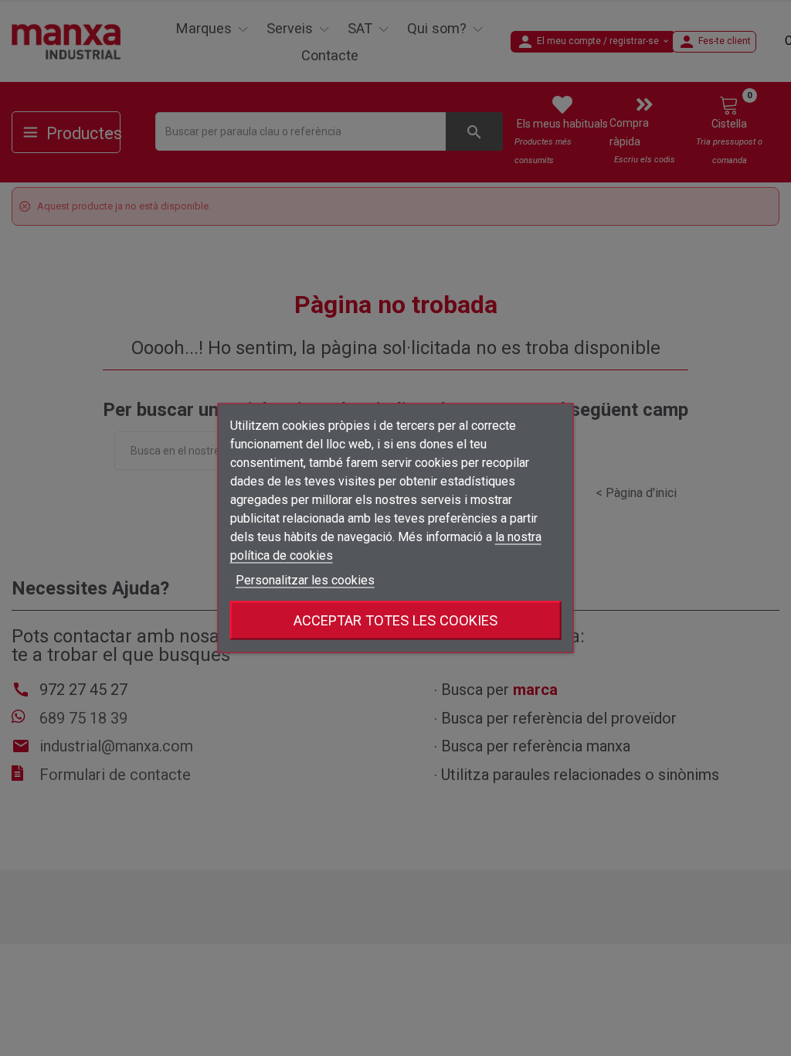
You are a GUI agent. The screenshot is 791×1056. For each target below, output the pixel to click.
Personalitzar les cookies (305, 580)
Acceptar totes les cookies (395, 620)
